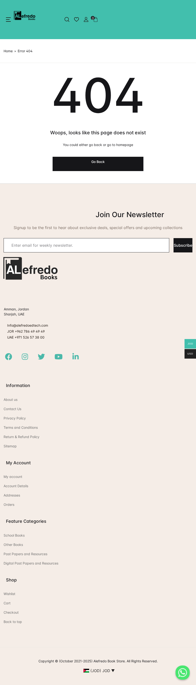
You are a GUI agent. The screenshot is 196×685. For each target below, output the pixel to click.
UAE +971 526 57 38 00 (25, 337)
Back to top (13, 622)
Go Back (98, 162)
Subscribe (183, 245)
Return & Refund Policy (21, 437)
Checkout (11, 612)
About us (10, 399)
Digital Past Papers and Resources (31, 563)
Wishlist (9, 594)
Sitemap (10, 446)
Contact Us (12, 409)
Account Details (16, 486)
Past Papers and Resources (25, 554)
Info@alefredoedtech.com (27, 325)
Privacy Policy (15, 418)
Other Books (13, 545)
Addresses (12, 495)
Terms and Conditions (21, 427)
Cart (7, 603)
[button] (8, 19)
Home (8, 51)
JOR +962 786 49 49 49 (26, 331)
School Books (14, 535)
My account (13, 477)
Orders (9, 504)
